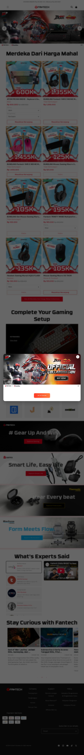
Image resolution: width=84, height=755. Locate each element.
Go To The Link (42, 395)
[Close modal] (77, 356)
